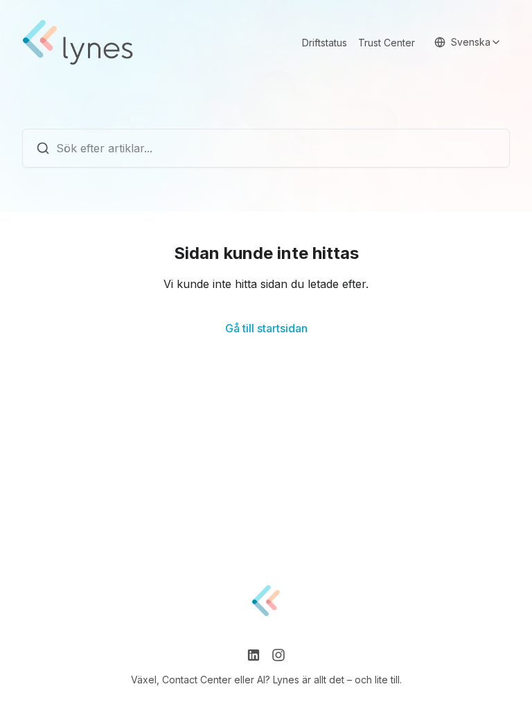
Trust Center (386, 42)
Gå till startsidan (266, 328)
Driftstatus (324, 42)
